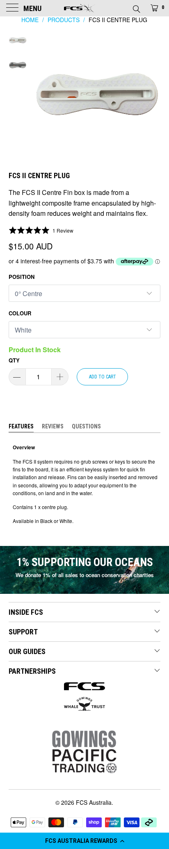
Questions (86, 426)
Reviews (53, 426)
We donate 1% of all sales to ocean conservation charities (85, 575)
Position (21, 277)
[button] (84, 841)
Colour (20, 313)
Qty (14, 360)
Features (21, 426)
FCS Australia (94, 802)
